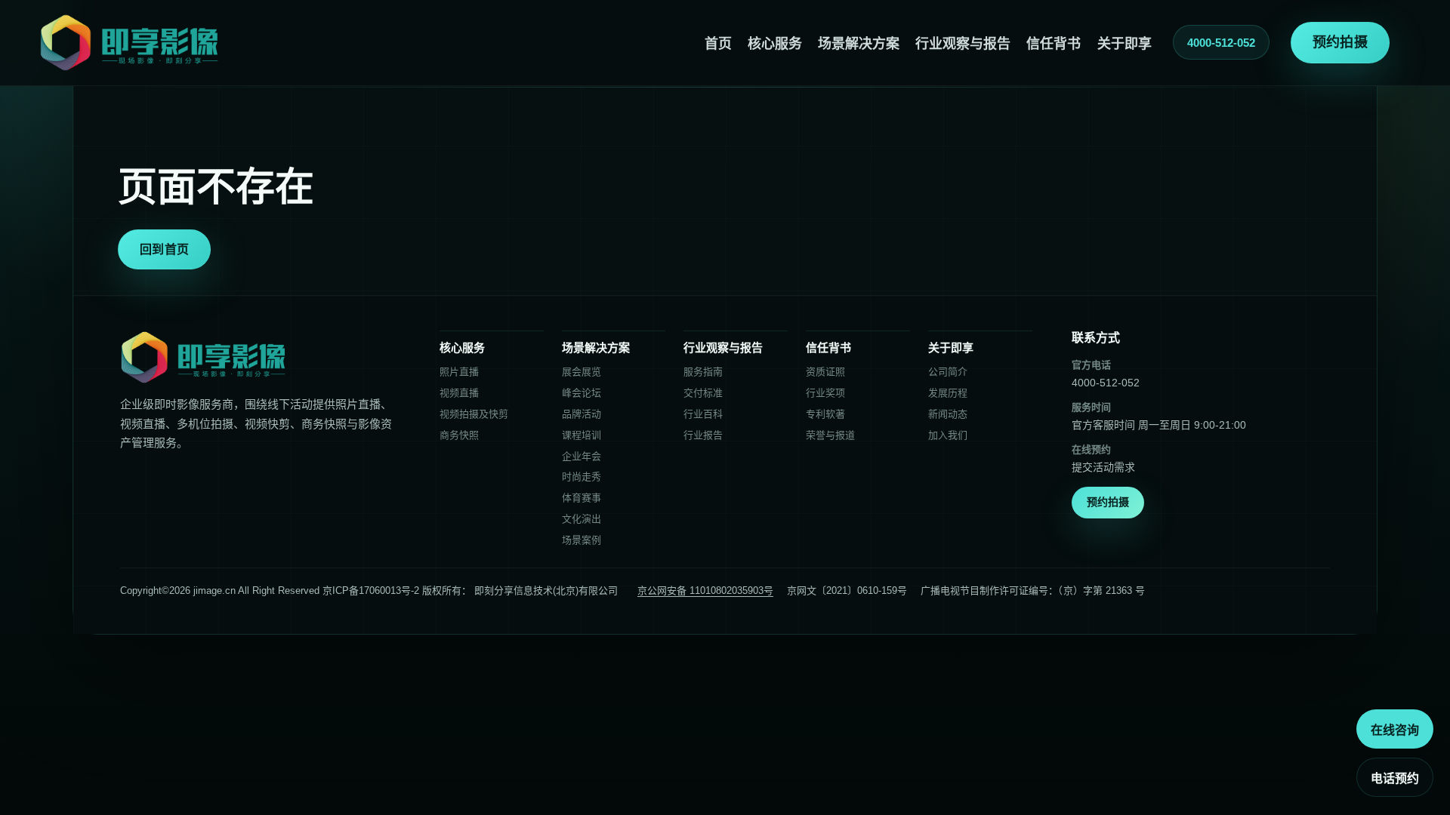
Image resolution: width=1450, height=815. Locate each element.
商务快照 (459, 435)
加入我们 (947, 435)
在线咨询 (1395, 730)
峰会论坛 (581, 392)
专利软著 (825, 414)
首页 (718, 43)
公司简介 (947, 371)
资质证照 (825, 371)
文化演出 (581, 518)
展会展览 (581, 371)
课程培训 (581, 435)
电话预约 (1395, 778)
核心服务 (775, 43)
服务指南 (703, 371)
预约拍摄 (1340, 42)
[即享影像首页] (129, 43)
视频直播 (459, 392)
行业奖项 (825, 392)
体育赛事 (581, 497)
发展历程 (947, 392)
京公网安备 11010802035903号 (705, 590)
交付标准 (703, 392)
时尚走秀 (581, 476)
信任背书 (1053, 43)
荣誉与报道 (830, 435)
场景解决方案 (858, 43)
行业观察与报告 (962, 43)
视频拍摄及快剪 (474, 414)
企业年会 (581, 456)
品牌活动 (581, 414)
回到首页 (164, 249)
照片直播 (459, 371)
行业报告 (703, 435)
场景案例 (581, 540)
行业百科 (703, 414)
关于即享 (1124, 43)
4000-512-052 (1221, 42)
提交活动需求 (1103, 467)
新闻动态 (947, 414)
